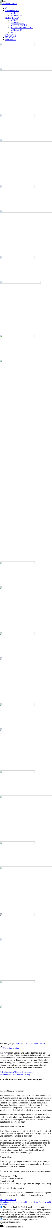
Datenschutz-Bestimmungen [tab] (12, 1188)
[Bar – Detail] (26, 221)
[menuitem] (28, 8)
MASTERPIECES (8, 1199)
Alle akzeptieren (7, 1072)
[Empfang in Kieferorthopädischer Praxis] (26, 737)
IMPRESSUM (22, 1043)
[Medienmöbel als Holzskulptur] (26, 597)
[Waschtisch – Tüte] (26, 877)
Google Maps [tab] (5, 1157)
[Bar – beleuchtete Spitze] (26, 150)
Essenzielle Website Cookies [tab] (12, 1126)
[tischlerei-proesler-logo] (8, 3)
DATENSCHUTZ (37, 1043)
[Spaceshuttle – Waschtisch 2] (26, 448)
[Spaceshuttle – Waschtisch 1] (26, 296)
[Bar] (26, 79)
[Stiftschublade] (26, 1011)
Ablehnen (18, 1072)
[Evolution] (26, 947)
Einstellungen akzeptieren (11, 1202)
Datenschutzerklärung (20, 1074)
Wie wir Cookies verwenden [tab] (12, 1091)
